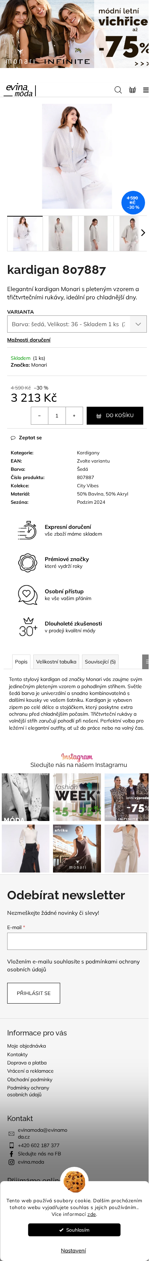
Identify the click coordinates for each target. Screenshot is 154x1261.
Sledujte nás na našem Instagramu (78, 765)
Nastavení (73, 1250)
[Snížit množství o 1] (39, 415)
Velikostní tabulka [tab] (56, 661)
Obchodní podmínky (29, 1079)
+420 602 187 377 (38, 1145)
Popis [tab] (21, 661)
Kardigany (88, 452)
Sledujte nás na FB (39, 1153)
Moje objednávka (26, 1046)
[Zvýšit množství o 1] (74, 415)
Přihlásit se (33, 993)
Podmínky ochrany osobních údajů (28, 1091)
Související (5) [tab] (100, 661)
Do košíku (120, 415)
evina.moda (31, 1162)
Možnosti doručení (28, 340)
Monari (39, 365)
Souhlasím (78, 1230)
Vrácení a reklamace (30, 1071)
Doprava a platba (27, 1062)
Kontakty (17, 1054)
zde (91, 1214)
